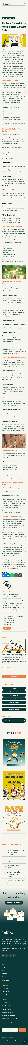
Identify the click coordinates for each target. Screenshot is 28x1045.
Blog (3, 964)
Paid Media (10, 616)
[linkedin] (8, 575)
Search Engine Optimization (10, 1022)
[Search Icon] (14, 720)
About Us (4, 977)
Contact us (13, 564)
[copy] (20, 575)
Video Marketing (19, 616)
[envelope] (16, 575)
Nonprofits (5, 988)
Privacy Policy (19, 1041)
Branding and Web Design (9, 1018)
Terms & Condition (7, 1041)
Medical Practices (7, 995)
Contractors (5, 991)
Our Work (4, 973)
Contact (4, 970)
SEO (4, 616)
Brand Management (7, 624)
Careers (4, 967)
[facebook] (4, 575)
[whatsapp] (12, 575)
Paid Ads (4, 1002)
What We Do (5, 980)
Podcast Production (7, 618)
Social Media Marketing (8, 622)
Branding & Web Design (8, 620)
